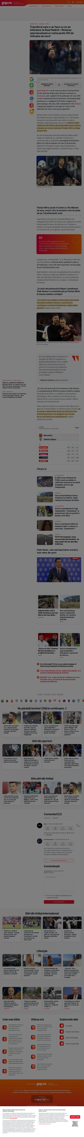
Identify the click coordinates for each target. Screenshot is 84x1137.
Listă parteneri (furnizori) (45, 1123)
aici (12, 1127)
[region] (42, 1121)
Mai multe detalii (13, 1118)
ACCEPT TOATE (75, 1117)
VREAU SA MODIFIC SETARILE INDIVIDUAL (75, 1123)
